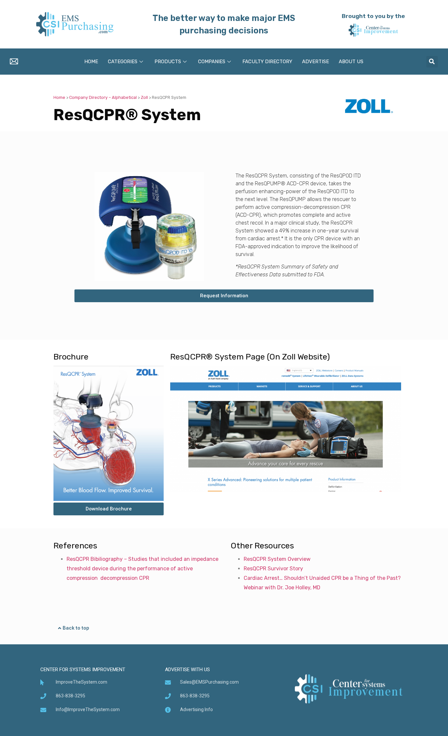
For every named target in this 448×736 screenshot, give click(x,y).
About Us (351, 61)
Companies (211, 61)
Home (91, 61)
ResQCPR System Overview (277, 559)
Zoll (144, 97)
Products (167, 61)
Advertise (315, 61)
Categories (122, 61)
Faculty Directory (267, 61)
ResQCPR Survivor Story (273, 568)
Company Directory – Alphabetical (103, 97)
